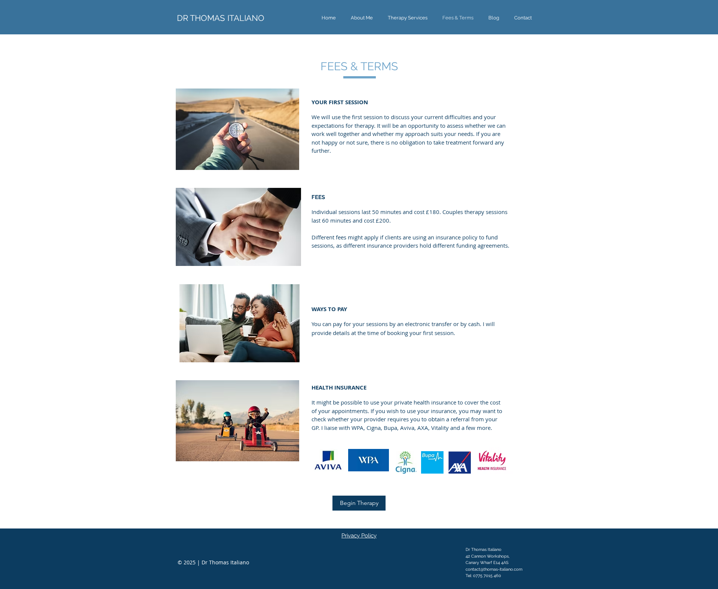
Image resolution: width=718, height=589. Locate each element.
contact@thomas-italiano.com (494, 569)
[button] (407, 17)
